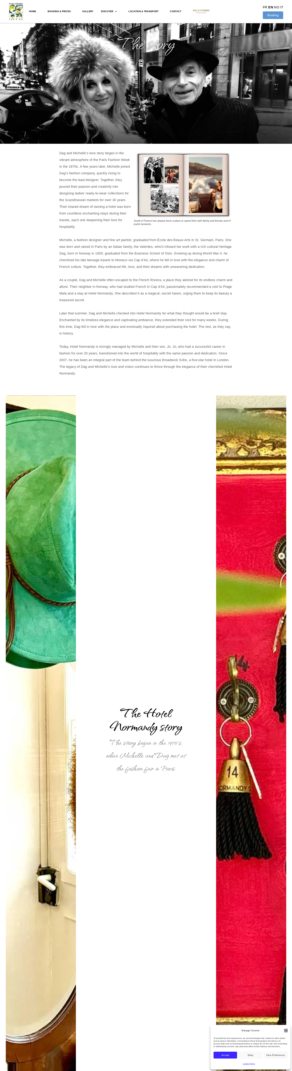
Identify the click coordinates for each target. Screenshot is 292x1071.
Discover (107, 11)
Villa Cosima (201, 11)
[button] (285, 1030)
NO (276, 7)
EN (270, 7)
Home (32, 11)
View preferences (275, 1055)
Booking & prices (59, 11)
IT (281, 7)
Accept (225, 1055)
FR (265, 7)
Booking (273, 15)
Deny (250, 1055)
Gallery (87, 11)
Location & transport (143, 11)
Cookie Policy (249, 1064)
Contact (175, 11)
